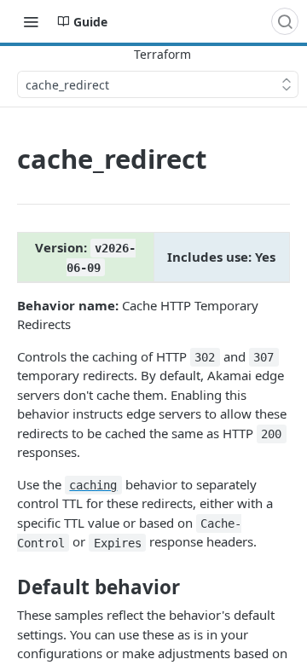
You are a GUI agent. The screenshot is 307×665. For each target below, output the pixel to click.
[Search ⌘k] (284, 21)
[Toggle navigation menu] (30, 21)
